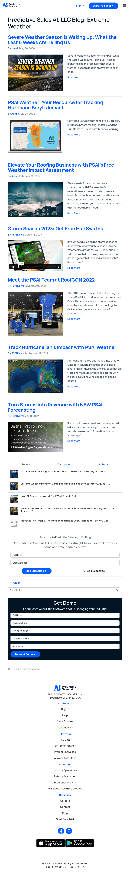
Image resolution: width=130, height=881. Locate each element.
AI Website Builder (65, 758)
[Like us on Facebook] (61, 831)
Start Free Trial (102, 5)
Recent (26, 464)
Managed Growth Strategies (65, 788)
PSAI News (17, 234)
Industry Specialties (65, 770)
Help (65, 715)
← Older (15, 582)
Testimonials (65, 727)
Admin (15, 113)
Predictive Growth (65, 782)
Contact (65, 807)
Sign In (80, 5)
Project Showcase (65, 752)
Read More (73, 77)
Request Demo (23, 654)
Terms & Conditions (52, 863)
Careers (65, 800)
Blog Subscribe (35, 571)
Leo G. (15, 48)
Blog (65, 813)
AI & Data (65, 739)
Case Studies (65, 721)
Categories (64, 464)
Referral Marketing (65, 776)
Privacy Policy (71, 863)
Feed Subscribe (95, 571)
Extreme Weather (65, 745)
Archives (103, 464)
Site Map (83, 863)
